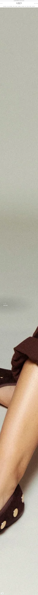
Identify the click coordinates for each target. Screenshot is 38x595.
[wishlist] (36, 3)
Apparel (16, 6)
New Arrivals (4, 6)
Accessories (22, 6)
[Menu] (1, 3)
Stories (28, 6)
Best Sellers (10, 6)
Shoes (14, 6)
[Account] (34, 3)
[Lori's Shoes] (19, 3)
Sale (25, 6)
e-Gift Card (33, 6)
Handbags (19, 6)
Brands (30, 6)
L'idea (8, 6)
